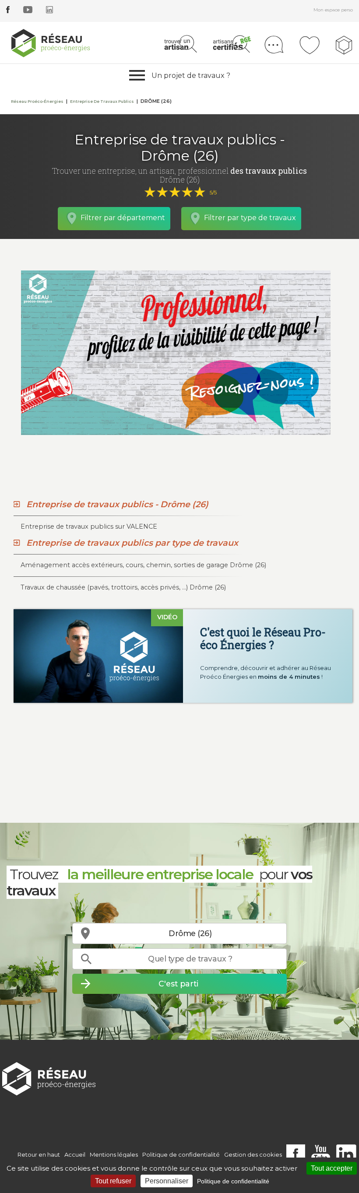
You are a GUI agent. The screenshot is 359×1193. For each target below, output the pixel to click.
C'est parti (178, 983)
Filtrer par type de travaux (250, 218)
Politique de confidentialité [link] (233, 1181)
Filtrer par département (123, 218)
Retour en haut (39, 1154)
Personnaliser (166, 1181)
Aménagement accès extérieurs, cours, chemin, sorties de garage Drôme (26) (143, 565)
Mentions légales (114, 1154)
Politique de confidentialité (181, 1154)
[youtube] (28, 11)
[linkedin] (49, 11)
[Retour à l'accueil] (48, 1078)
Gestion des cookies (253, 1154)
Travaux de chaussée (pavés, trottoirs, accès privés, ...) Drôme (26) (123, 587)
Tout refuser (113, 1181)
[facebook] (8, 11)
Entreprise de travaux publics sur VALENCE (89, 526)
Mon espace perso (333, 10)
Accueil (74, 1154)
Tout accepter (331, 1168)
